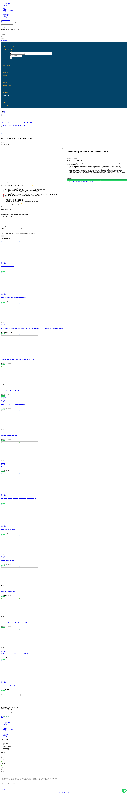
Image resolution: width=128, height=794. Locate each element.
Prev (1, 114)
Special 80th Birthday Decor (8, 591)
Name (2, 228)
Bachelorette (5, 9)
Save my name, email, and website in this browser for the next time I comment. (18, 233)
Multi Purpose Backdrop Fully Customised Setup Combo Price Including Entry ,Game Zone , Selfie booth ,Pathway (32, 328)
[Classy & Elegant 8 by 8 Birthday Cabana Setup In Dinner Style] (19, 473)
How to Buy (5, 744)
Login (2, 38)
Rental (4, 16)
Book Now (3, 271)
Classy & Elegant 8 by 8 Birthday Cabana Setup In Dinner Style (18, 498)
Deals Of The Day (7, 17)
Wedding (5, 11)
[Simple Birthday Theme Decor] (10, 504)
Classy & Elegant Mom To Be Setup (10, 390)
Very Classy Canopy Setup (8, 685)
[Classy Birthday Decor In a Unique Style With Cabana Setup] (19, 335)
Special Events (6, 13)
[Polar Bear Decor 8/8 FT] (19, 241)
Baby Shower (6, 5)
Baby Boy (5, 7)
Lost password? (4, 40)
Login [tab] (4, 27)
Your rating (3, 216)
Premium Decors (6, 14)
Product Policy (6, 748)
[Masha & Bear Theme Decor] (19, 442)
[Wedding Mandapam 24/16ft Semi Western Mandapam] (19, 629)
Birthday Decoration (7, 3)
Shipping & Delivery (7, 746)
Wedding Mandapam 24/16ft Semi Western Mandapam (16, 654)
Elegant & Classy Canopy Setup (9, 435)
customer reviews (5, 141)
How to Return (6, 749)
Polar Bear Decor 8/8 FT (7, 266)
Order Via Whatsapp (97, 180)
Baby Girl (5, 8)
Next (2, 124)
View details (3, 149)
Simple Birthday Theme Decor (9, 529)
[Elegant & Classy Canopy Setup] (19, 411)
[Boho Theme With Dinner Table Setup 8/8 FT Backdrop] (19, 598)
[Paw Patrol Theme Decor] (19, 536)
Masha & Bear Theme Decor (8, 466)
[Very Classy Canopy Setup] (10, 660)
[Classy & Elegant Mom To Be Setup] (10, 366)
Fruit (4, 112)
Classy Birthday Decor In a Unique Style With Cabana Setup (17, 359)
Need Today (5, 15)
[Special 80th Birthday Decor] (19, 567)
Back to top (3, 789)
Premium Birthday (81, 181)
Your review (4, 226)
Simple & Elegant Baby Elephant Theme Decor (13, 297)
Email (2, 231)
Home (4, 110)
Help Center (5, 743)
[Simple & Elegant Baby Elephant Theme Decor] (10, 272)
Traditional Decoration (8, 10)
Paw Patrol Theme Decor (7, 560)
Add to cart (3, 147)
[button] (97, 180)
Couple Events (6, 4)
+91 (2, 717)
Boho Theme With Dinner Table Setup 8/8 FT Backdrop (16, 622)
